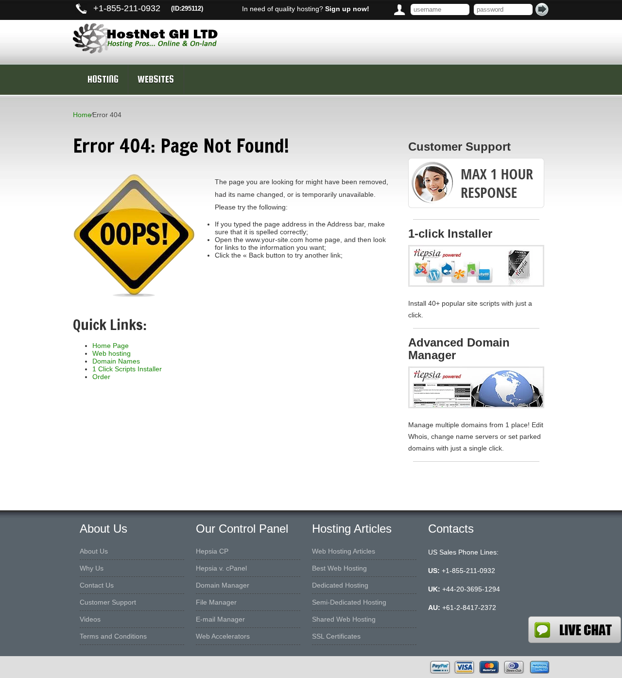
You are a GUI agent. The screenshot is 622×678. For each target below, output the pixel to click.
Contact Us (97, 585)
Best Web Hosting (339, 568)
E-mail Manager (220, 619)
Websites (156, 79)
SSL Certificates (336, 636)
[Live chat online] (574, 629)
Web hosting (111, 353)
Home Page (110, 345)
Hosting (102, 79)
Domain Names (116, 361)
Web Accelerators (223, 636)
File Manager (216, 602)
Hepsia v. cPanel (221, 568)
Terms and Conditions (113, 636)
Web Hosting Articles (343, 551)
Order (101, 377)
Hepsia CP (212, 551)
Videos (90, 619)
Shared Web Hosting (344, 619)
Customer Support (108, 602)
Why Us (92, 568)
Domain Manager (222, 585)
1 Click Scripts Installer (127, 369)
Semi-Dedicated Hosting (349, 602)
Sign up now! (347, 9)
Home (82, 115)
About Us (94, 551)
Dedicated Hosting (340, 585)
